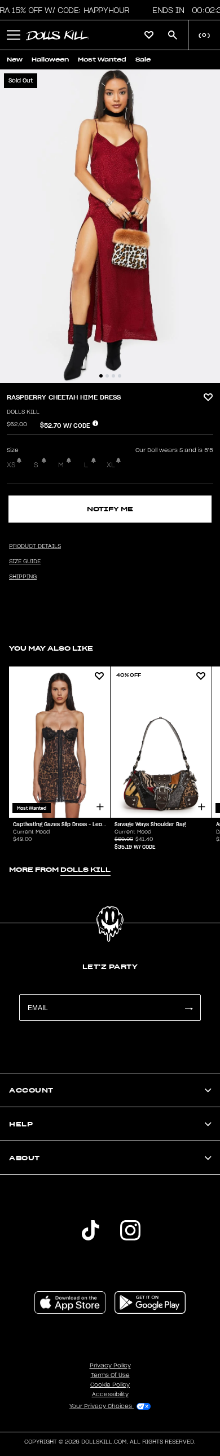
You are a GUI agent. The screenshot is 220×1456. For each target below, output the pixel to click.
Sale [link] (143, 59)
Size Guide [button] (25, 561)
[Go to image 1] (101, 376)
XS (11, 465)
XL (111, 465)
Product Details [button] (35, 546)
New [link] (15, 59)
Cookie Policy (110, 1385)
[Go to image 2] (107, 376)
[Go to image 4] (119, 376)
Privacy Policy (110, 1366)
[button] (13, 35)
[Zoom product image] (110, 226)
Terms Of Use (110, 1375)
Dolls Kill (23, 412)
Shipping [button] (23, 577)
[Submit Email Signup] (188, 1007)
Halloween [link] (50, 59)
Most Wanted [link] (102, 59)
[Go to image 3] (113, 376)
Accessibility (110, 1394)
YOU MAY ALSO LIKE (51, 648)
